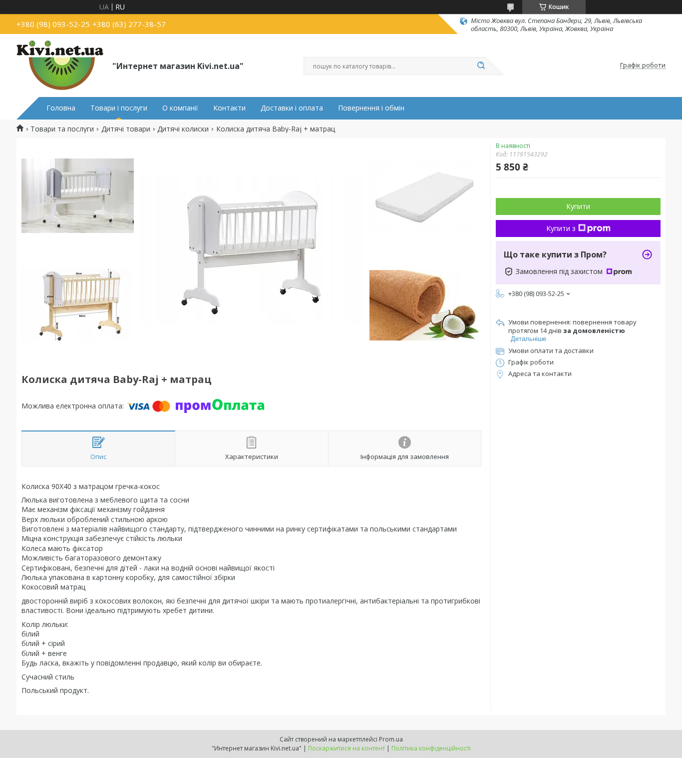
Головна (60, 108)
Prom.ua (391, 739)
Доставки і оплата (292, 108)
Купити (578, 206)
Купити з (561, 228)
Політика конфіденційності (431, 748)
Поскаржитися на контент (346, 748)
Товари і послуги (118, 108)
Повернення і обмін (371, 108)
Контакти (229, 108)
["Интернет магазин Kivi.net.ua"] (59, 65)
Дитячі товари (125, 129)
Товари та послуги (62, 129)
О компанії (180, 108)
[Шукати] (481, 66)
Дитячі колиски (183, 129)
